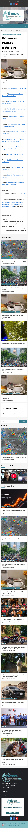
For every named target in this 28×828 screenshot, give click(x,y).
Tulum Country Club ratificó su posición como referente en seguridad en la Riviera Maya (13, 761)
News (5, 215)
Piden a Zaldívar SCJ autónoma (17, 88)
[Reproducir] (2, 482)
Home (2, 31)
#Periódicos (10, 206)
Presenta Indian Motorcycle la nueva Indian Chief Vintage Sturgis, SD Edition (13, 647)
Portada (9, 506)
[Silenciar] (23, 482)
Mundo (7, 671)
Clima (3, 258)
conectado (18, 412)
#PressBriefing (6, 204)
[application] (14, 476)
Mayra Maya (11, 513)
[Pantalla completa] (25, 482)
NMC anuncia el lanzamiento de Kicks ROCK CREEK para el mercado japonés (13, 703)
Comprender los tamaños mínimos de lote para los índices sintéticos (13, 511)
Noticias (9, 215)
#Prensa (4, 206)
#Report (4, 202)
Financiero (22, 193)
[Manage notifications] (3, 825)
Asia (3, 698)
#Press (13, 204)
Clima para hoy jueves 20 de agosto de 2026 (13, 343)
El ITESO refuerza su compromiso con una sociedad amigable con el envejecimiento (13, 620)
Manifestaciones (5, 284)
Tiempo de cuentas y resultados (15, 154)
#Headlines (10, 202)
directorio (15, 796)
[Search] (26, 26)
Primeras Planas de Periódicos (8, 34)
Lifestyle (4, 506)
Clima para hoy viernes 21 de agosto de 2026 (14, 261)
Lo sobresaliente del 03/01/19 (16, 229)
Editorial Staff (14, 51)
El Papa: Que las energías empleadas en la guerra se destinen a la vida (13, 675)
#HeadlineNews (18, 202)
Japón (6, 698)
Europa (3, 671)
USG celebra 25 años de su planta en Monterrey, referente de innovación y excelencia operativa (12, 731)
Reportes (18, 34)
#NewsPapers (19, 204)
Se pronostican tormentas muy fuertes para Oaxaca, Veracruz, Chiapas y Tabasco (12, 222)
